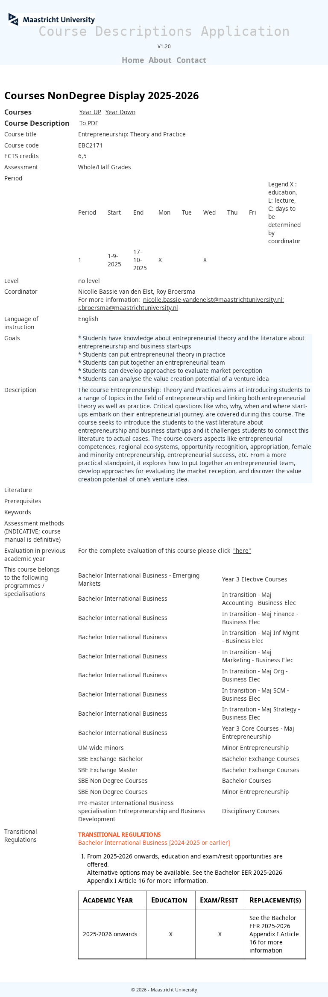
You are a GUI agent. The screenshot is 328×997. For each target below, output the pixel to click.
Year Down (120, 112)
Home (133, 60)
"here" (242, 550)
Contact (191, 60)
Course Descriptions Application (164, 31)
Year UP (90, 112)
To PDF (88, 123)
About (160, 60)
